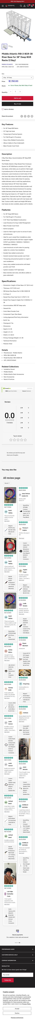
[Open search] (21, 6)
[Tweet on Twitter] (28, 116)
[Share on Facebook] (21, 116)
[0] (32, 6)
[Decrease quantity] (10, 91)
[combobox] (17, 77)
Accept (17, 1008)
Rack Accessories (9, 377)
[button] (31, 6)
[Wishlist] (28, 6)
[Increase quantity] (20, 91)
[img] (9, 420)
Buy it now (17, 104)
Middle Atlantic (7, 64)
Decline (17, 1013)
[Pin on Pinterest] (25, 116)
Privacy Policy (26, 1004)
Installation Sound (9, 369)
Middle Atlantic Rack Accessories (14, 374)
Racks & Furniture (9, 379)
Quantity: (5, 92)
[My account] (24, 6)
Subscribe (7, 980)
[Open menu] (3, 6)
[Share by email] (32, 116)
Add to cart (17, 98)
